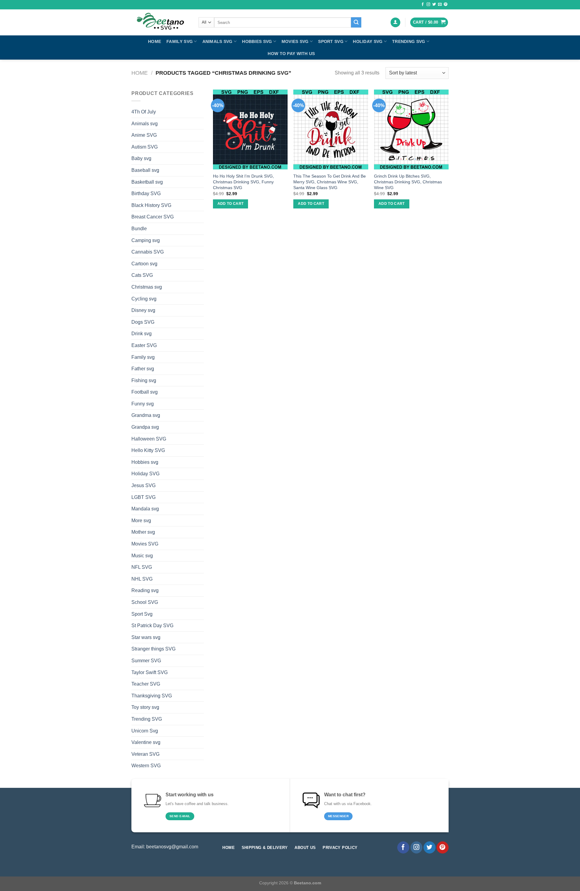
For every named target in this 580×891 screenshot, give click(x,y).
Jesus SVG (143, 485)
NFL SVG (141, 567)
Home (154, 41)
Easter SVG (144, 345)
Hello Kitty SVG (148, 450)
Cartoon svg (144, 263)
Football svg (144, 392)
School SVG (144, 602)
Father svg (142, 368)
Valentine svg (145, 742)
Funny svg (142, 403)
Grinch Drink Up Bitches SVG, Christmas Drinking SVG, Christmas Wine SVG (408, 182)
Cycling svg (143, 298)
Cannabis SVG (147, 251)
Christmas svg (146, 287)
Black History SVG (151, 205)
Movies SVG (295, 41)
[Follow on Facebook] (422, 4)
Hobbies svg (257, 41)
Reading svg (145, 590)
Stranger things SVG (153, 648)
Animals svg (217, 41)
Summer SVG (146, 660)
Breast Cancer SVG (152, 216)
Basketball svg (147, 182)
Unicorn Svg (144, 730)
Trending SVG (408, 41)
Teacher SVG (145, 683)
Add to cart (231, 203)
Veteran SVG (145, 754)
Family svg (179, 41)
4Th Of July (143, 111)
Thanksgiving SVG (151, 695)
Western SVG (146, 765)
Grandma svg (145, 415)
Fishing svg (143, 380)
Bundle (139, 228)
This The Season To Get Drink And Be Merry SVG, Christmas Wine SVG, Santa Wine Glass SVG (329, 182)
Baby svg (141, 158)
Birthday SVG (146, 193)
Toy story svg (145, 707)
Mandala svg (145, 508)
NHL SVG (142, 578)
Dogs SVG (142, 322)
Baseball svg (145, 170)
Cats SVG (142, 275)
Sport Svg (330, 41)
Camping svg (145, 240)
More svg (141, 520)
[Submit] (356, 22)
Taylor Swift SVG (149, 672)
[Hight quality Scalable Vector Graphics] (160, 22)
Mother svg (143, 532)
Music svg (142, 555)
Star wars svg (145, 637)
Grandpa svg (145, 427)
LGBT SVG (143, 497)
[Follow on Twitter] (434, 4)
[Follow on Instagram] (428, 4)
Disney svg (143, 310)
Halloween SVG (148, 438)
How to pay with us (291, 53)
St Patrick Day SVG (152, 625)
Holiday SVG (367, 41)
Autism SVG (144, 146)
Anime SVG (144, 135)
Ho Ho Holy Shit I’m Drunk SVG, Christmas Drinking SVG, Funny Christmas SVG (243, 182)
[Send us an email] (440, 4)
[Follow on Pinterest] (445, 4)
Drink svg (141, 333)
